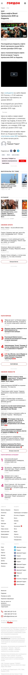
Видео (15, 531)
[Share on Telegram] (18, 151)
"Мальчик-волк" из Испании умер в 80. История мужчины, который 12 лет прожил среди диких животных (15, 321)
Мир (8, 8)
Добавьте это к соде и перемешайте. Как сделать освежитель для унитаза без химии (15, 477)
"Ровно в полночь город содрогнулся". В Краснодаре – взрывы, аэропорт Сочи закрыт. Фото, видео (14, 379)
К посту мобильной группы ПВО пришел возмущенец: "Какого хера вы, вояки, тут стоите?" (13, 240)
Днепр (3, 560)
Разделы (16, 506)
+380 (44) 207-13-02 (10, 614)
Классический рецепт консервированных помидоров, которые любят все (14, 460)
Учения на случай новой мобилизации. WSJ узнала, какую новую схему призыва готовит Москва (13, 407)
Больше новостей (14, 450)
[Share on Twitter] (14, 151)
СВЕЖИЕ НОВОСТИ (8, 372)
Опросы (16, 534)
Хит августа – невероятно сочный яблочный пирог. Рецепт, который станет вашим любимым (15, 469)
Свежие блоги (7, 225)
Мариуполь (4, 563)
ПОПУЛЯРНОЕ (6, 316)
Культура (3, 523)
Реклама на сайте (6, 596)
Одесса (3, 552)
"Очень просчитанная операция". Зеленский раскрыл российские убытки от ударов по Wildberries (13, 431)
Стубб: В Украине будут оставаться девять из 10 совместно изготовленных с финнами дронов (13, 400)
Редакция (3, 593)
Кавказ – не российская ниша (12, 227)
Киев (2, 547)
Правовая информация (7, 598)
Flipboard (19, 573)
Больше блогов (14, 261)
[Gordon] (13, 3)
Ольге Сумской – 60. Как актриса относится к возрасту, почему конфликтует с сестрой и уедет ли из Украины (16, 487)
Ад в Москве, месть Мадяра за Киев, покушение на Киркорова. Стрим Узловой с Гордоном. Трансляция (16, 356)
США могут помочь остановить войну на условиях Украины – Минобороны (13, 414)
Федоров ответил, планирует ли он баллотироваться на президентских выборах (16, 330)
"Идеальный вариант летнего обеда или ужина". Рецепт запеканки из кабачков (15, 496)
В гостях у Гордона (19, 515)
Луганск (3, 566)
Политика (3, 512)
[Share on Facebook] (11, 151)
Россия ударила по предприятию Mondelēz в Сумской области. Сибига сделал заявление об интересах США (12, 438)
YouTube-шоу (17, 537)
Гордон (3, 8)
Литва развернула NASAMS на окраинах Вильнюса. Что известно (13, 386)
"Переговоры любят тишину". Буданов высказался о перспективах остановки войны (13, 392)
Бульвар (5, 197)
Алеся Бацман (20, 567)
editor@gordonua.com (10, 616)
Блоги (15, 518)
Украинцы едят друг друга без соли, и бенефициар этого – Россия (13, 233)
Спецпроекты (17, 539)
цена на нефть (15, 154)
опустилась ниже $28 (9, 136)
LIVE (15, 523)
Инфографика (5, 534)
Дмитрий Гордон (21, 547)
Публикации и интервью (20, 512)
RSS (18, 575)
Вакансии (3, 590)
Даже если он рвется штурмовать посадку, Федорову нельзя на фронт (13, 248)
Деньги (3, 515)
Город (2, 543)
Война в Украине (5, 510)
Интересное (4, 537)
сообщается (8, 93)
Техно (2, 526)
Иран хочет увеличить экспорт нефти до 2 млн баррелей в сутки (8, 186)
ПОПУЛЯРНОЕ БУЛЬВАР (9, 455)
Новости (3, 506)
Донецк (3, 555)
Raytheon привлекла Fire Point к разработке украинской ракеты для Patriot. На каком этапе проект (12, 445)
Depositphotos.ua (5, 638)
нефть (3, 154)
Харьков (3, 558)
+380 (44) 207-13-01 (10, 611)
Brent (8, 154)
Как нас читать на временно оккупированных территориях (6, 604)
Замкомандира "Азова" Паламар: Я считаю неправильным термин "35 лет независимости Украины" (16, 347)
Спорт (2, 520)
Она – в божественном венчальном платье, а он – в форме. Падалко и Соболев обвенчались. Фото (9, 213)
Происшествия (5, 531)
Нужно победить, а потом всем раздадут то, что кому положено (13, 255)
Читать (22, 160)
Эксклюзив (17, 526)
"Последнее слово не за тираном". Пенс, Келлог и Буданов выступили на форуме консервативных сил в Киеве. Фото (13, 422)
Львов (2, 550)
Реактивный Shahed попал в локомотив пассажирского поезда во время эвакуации (15, 338)
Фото (15, 528)
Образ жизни (4, 528)
